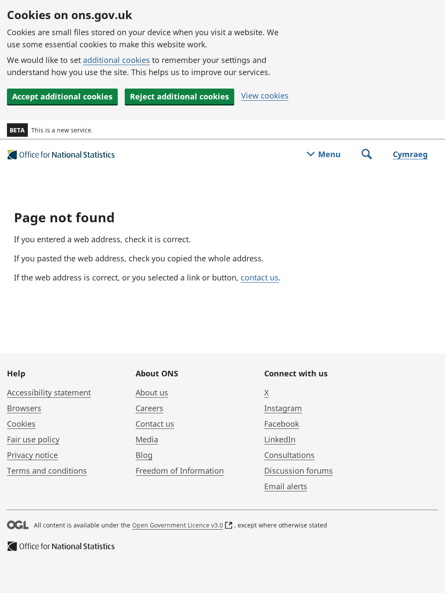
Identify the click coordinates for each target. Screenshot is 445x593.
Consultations (289, 455)
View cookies (265, 95)
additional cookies (116, 60)
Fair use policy (33, 439)
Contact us (155, 423)
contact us (260, 277)
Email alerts (285, 486)
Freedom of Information (180, 470)
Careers (149, 408)
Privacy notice (32, 455)
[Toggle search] (366, 155)
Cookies (21, 423)
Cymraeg (410, 154)
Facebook (281, 423)
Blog (144, 455)
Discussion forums (298, 470)
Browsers (24, 408)
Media (147, 439)
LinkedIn (280, 439)
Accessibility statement (49, 392)
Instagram (283, 408)
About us (152, 392)
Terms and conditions (47, 470)
